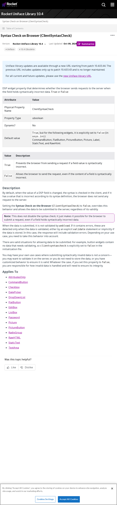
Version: (6, 43)
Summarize (88, 43)
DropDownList (17, 297)
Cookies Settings (45, 499)
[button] (58, 28)
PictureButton (17, 327)
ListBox (13, 312)
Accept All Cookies (69, 499)
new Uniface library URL (77, 76)
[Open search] (103, 4)
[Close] (112, 488)
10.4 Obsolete (28, 49)
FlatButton (15, 302)
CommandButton (18, 282)
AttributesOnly (17, 277)
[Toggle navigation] (112, 4)
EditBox (13, 307)
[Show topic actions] (112, 35)
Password (14, 317)
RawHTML (15, 337)
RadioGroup (15, 332)
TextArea (14, 347)
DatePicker (15, 292)
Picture (13, 322)
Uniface (10, 49)
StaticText (14, 342)
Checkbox (14, 287)
